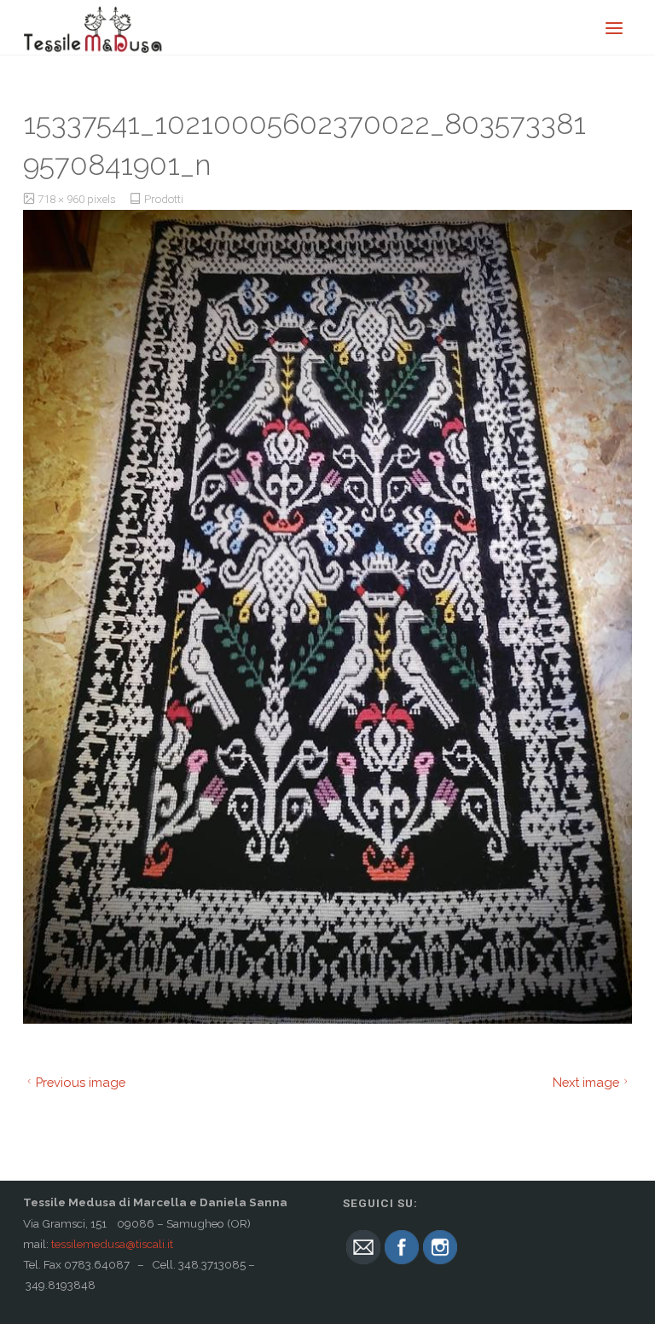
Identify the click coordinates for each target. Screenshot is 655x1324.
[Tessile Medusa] (93, 27)
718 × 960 (62, 199)
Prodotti (163, 199)
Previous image (80, 1082)
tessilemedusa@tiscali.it (112, 1244)
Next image (586, 1082)
